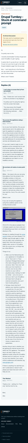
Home (2, 8)
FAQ (16, 424)
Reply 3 (4, 170)
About (2, 424)
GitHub (3, 426)
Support (4, 27)
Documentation (10, 424)
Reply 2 (4, 123)
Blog (20, 424)
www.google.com (8, 362)
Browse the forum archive (10, 44)
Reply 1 (5, 93)
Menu (20, 2)
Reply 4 (4, 380)
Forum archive (9, 8)
